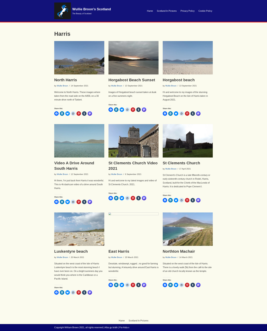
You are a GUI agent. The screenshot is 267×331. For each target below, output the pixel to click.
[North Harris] (79, 57)
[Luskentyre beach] (79, 229)
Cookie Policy (205, 11)
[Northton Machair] (188, 229)
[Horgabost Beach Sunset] (133, 57)
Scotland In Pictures (167, 11)
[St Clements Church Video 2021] (133, 140)
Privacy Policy (188, 11)
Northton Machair (179, 251)
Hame (150, 11)
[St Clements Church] (188, 140)
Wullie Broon (62, 86)
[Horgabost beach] (188, 57)
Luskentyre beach (71, 251)
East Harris (118, 251)
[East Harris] (133, 229)
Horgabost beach (179, 80)
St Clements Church (181, 163)
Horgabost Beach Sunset (131, 80)
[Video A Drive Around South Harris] (79, 140)
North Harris (65, 80)
